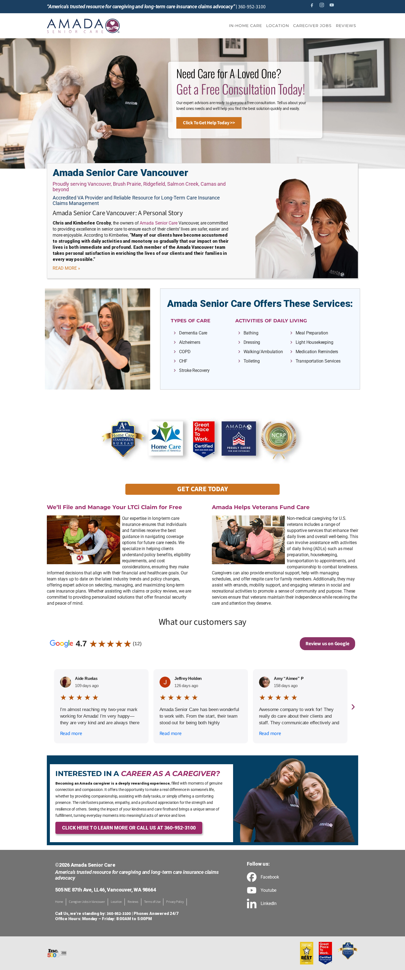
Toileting (252, 361)
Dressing (252, 342)
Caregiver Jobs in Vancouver (87, 901)
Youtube (269, 890)
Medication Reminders (317, 351)
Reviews (133, 901)
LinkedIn (269, 903)
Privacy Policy (174, 901)
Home (59, 901)
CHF (183, 361)
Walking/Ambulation (263, 351)
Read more (71, 733)
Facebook (270, 877)
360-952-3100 (252, 6)
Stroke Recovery (194, 370)
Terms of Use (152, 901)
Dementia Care (193, 333)
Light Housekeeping (314, 342)
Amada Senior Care (158, 223)
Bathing (251, 333)
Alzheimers (189, 342)
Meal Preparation (312, 333)
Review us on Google (327, 643)
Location (116, 901)
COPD (184, 351)
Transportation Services (318, 361)
